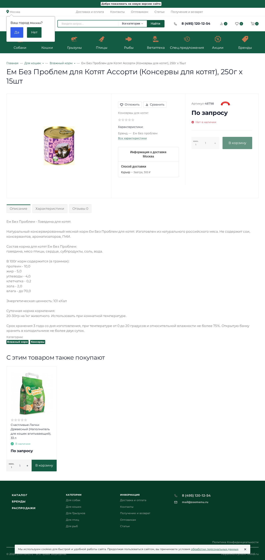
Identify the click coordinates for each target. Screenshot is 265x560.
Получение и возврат (135, 513)
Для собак (73, 500)
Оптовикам (128, 519)
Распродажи (24, 508)
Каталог (19, 495)
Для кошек (73, 506)
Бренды (19, 501)
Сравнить (157, 104)
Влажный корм (17, 341)
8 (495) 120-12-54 (196, 23)
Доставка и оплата (133, 500)
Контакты (126, 506)
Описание (18, 209)
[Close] (245, 549)
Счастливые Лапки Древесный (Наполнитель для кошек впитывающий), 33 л (31, 431)
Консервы (37, 341)
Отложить (132, 104)
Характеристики (50, 209)
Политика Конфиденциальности (235, 542)
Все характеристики (132, 138)
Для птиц (72, 519)
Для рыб (72, 526)
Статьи (125, 526)
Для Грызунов (75, 513)
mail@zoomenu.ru (195, 502)
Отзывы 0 (80, 209)
